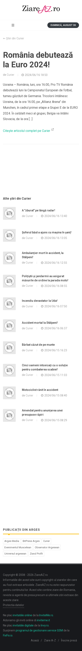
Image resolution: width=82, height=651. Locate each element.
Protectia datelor (13, 605)
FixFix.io (8, 635)
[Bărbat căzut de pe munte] (9, 347)
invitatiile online (22, 615)
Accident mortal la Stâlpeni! (40, 322)
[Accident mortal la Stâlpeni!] (9, 325)
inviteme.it (43, 620)
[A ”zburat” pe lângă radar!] (9, 213)
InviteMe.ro (46, 615)
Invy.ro (45, 625)
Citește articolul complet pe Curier (27, 131)
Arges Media (11, 541)
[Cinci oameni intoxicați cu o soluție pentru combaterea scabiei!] (9, 370)
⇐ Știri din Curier (13, 38)
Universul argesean (15, 553)
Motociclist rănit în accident (40, 389)
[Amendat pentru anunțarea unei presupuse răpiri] (9, 415)
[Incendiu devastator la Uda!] (9, 303)
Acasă (35, 640)
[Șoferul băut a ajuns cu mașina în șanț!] (9, 235)
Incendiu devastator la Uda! (40, 300)
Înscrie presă (69, 640)
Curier (10, 74)
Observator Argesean (47, 547)
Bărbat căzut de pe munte (38, 344)
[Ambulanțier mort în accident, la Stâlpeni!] (9, 258)
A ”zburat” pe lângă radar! (38, 210)
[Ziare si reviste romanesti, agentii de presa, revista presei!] (41, 10)
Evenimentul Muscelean (17, 547)
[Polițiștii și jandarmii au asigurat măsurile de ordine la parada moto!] (9, 281)
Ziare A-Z (50, 640)
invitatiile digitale (23, 625)
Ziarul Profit (36, 553)
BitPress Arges (31, 541)
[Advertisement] (41, 175)
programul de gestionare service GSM (39, 630)
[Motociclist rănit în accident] (9, 392)
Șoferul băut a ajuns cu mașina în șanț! (46, 232)
